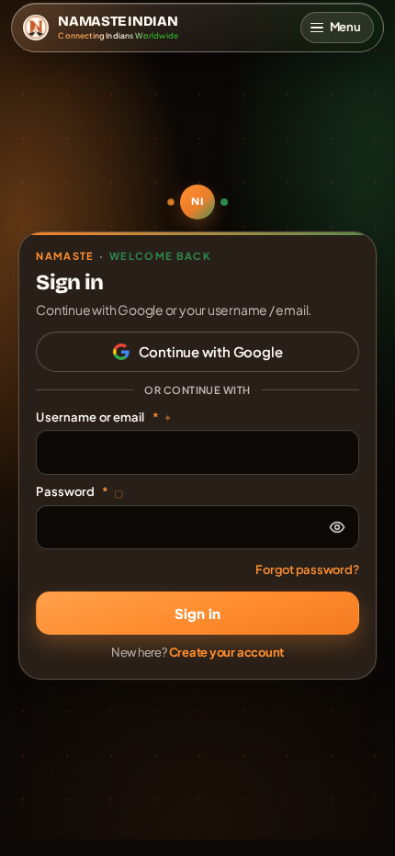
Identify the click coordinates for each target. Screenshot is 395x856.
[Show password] (337, 527)
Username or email (104, 417)
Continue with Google (211, 351)
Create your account (227, 652)
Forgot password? (306, 569)
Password (79, 491)
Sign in (197, 613)
